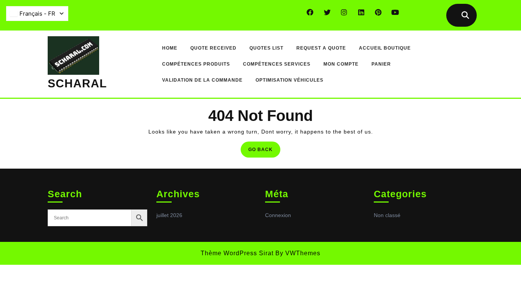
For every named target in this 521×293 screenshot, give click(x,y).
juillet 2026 (169, 215)
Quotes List (266, 48)
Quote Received (213, 48)
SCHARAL (77, 83)
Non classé (387, 215)
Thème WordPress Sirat (237, 253)
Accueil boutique (385, 48)
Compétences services (276, 64)
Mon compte (341, 64)
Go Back (264, 152)
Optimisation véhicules (289, 80)
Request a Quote (321, 48)
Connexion (278, 215)
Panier (381, 64)
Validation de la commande (202, 80)
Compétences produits (196, 64)
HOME (169, 48)
